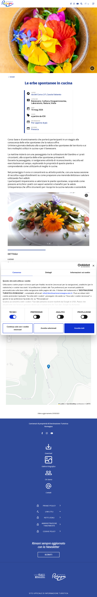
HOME (12, 77)
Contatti (48, 492)
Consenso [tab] (17, 272)
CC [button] (92, 68)
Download (48, 453)
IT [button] (86, 3)
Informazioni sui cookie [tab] (80, 272)
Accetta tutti (79, 328)
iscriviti (48, 554)
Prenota (35, 129)
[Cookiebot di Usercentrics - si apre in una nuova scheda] (79, 265)
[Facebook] (71, 3)
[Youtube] (78, 3)
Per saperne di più (39, 122)
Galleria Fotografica (48, 466)
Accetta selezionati (48, 328)
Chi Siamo (48, 479)
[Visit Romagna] (8, 3)
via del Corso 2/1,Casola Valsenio (46, 94)
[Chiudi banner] (93, 265)
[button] (10, 219)
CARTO (88, 404)
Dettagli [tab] (48, 272)
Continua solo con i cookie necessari (18, 328)
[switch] (36, 317)
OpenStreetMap (71, 404)
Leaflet (62, 404)
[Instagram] (74, 3)
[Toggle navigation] (93, 3)
